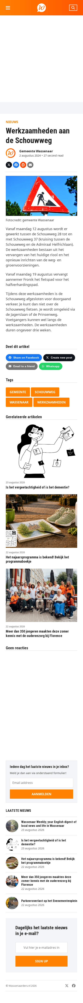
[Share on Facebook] (16, 165)
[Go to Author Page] (10, 153)
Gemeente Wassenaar (36, 151)
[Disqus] (41, 703)
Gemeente (18, 392)
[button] (8, 7)
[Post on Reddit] (23, 165)
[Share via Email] (30, 165)
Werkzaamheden (51, 402)
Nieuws (12, 122)
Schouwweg (45, 392)
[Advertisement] (41, 58)
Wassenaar (19, 402)
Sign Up (41, 961)
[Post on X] (9, 165)
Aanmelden (41, 794)
